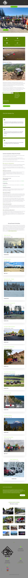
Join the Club (22, 495)
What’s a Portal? (17, 96)
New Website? (17, 97)
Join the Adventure (14, 6)
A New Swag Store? (17, 95)
